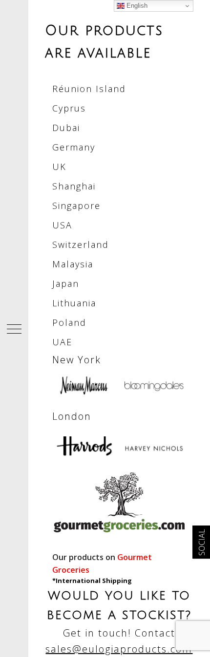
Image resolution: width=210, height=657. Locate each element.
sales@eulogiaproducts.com (118, 649)
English (136, 5)
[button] (14, 328)
